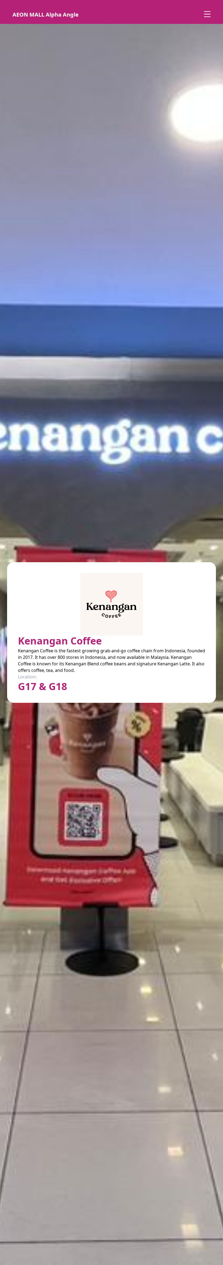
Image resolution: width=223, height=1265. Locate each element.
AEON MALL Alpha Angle (46, 14)
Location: (27, 677)
